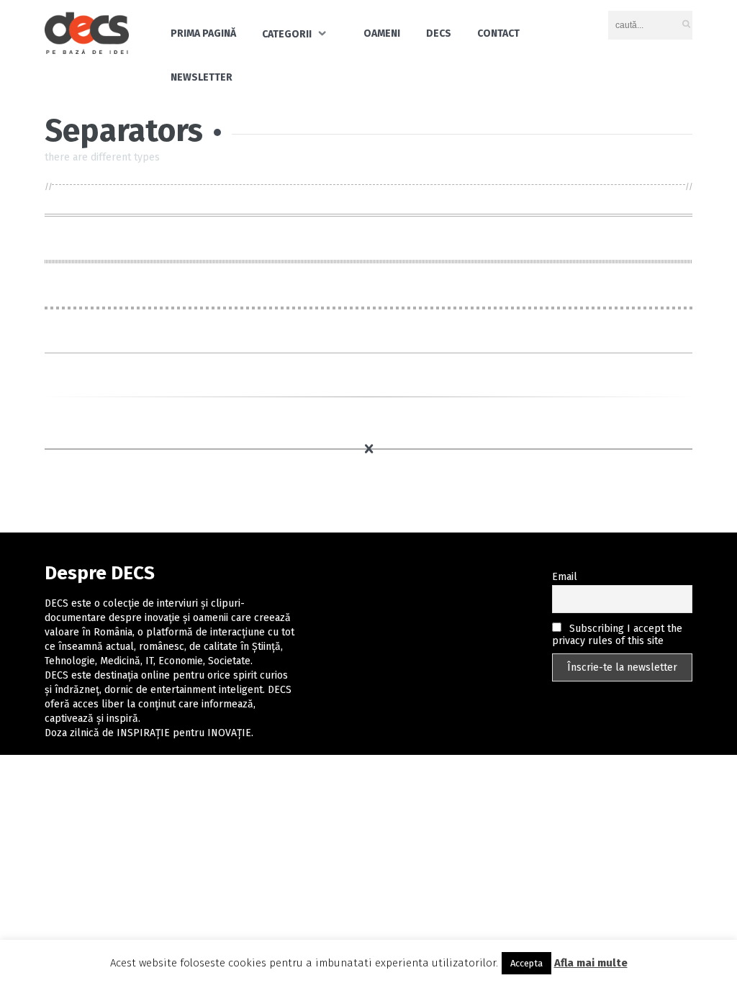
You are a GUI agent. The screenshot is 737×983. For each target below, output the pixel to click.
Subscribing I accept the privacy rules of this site (617, 634)
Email (564, 577)
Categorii (287, 34)
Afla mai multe (591, 962)
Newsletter (201, 77)
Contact (498, 33)
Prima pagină (203, 33)
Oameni (381, 33)
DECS (438, 33)
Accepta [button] (526, 963)
